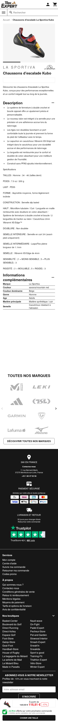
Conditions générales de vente (18, 591)
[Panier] (55, 4)
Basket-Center (10, 620)
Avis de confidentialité (14, 609)
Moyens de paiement (13, 602)
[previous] (2, 409)
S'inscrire (29, 696)
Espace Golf (8, 635)
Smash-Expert (37, 642)
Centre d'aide (9, 563)
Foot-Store (8, 638)
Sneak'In (34, 645)
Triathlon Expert (38, 659)
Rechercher (19, 12)
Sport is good (37, 652)
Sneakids (35, 649)
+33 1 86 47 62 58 (29, 476)
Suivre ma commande (13, 567)
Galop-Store (8, 642)
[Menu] (3, 12)
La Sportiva (19, 67)
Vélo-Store (35, 663)
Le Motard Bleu (10, 663)
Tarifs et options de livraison (17, 606)
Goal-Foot (7, 645)
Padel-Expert (37, 628)
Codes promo (9, 574)
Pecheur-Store (37, 631)
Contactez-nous (29, 466)
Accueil (6, 19)
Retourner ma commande (15, 570)
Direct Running (10, 628)
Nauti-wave (36, 620)
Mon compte (8, 560)
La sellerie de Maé (12, 659)
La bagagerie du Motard (15, 656)
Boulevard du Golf (11, 624)
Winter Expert (37, 666)
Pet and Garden (38, 635)
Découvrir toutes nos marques (29, 441)
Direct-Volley (9, 631)
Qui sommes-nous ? (12, 584)
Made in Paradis (11, 666)
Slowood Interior (38, 638)
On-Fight (34, 624)
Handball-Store (10, 649)
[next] (56, 409)
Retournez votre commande (29, 521)
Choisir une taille (29, 718)
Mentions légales (11, 598)
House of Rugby (10, 652)
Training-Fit (36, 656)
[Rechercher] (11, 12)
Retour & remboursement (15, 595)
